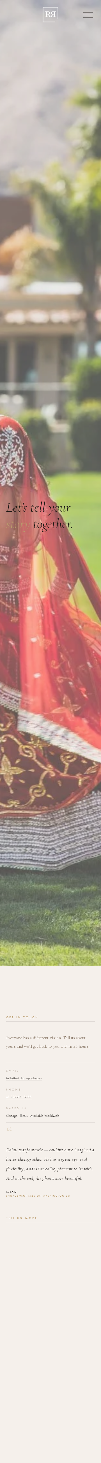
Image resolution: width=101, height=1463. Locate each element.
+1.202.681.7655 (19, 1097)
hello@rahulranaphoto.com (24, 1078)
